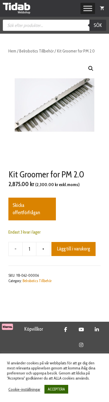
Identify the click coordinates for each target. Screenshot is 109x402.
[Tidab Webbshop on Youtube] (81, 329)
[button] (91, 68)
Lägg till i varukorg (73, 249)
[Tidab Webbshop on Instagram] (81, 345)
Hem (12, 51)
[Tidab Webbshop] (16, 8)
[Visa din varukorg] (102, 8)
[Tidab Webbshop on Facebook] (65, 329)
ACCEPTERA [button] (56, 389)
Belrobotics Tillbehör (36, 51)
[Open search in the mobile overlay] (54, 25)
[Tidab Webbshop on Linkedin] (97, 329)
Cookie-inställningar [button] (24, 389)
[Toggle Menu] (87, 8)
